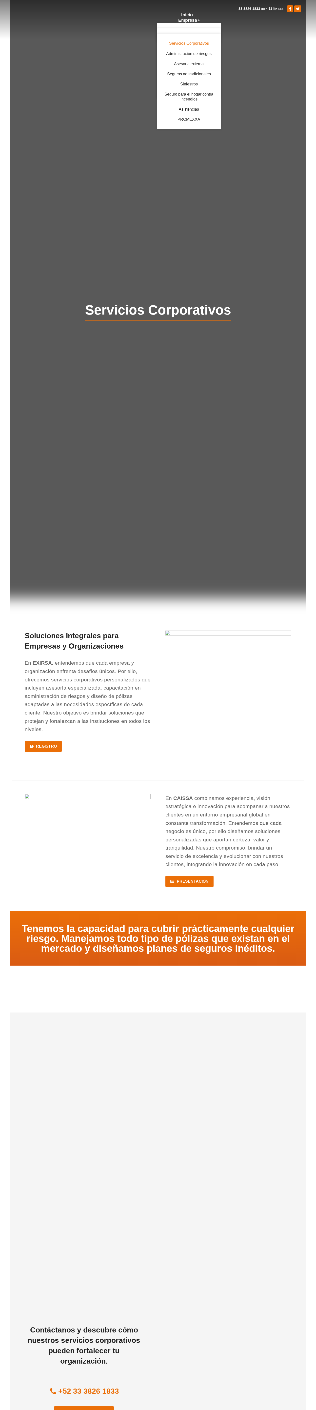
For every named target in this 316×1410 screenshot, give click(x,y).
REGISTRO (46, 746)
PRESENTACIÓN (193, 881)
